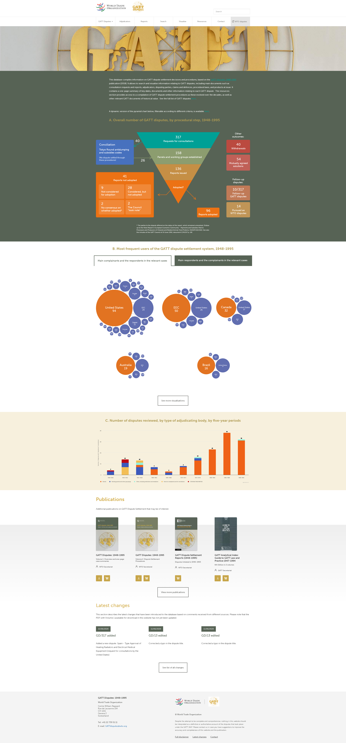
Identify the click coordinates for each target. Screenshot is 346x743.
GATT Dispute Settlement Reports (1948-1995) (188, 556)
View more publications (173, 592)
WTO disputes (241, 21)
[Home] (121, 7)
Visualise (182, 21)
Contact (221, 21)
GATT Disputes (105, 21)
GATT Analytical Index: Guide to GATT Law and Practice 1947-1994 (227, 558)
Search (163, 21)
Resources (201, 21)
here (193, 98)
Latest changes (200, 737)
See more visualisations (173, 400)
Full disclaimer (182, 737)
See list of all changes (173, 667)
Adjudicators (124, 21)
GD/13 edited (158, 635)
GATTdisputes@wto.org (116, 726)
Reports (144, 21)
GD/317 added (106, 635)
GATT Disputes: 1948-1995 (110, 555)
